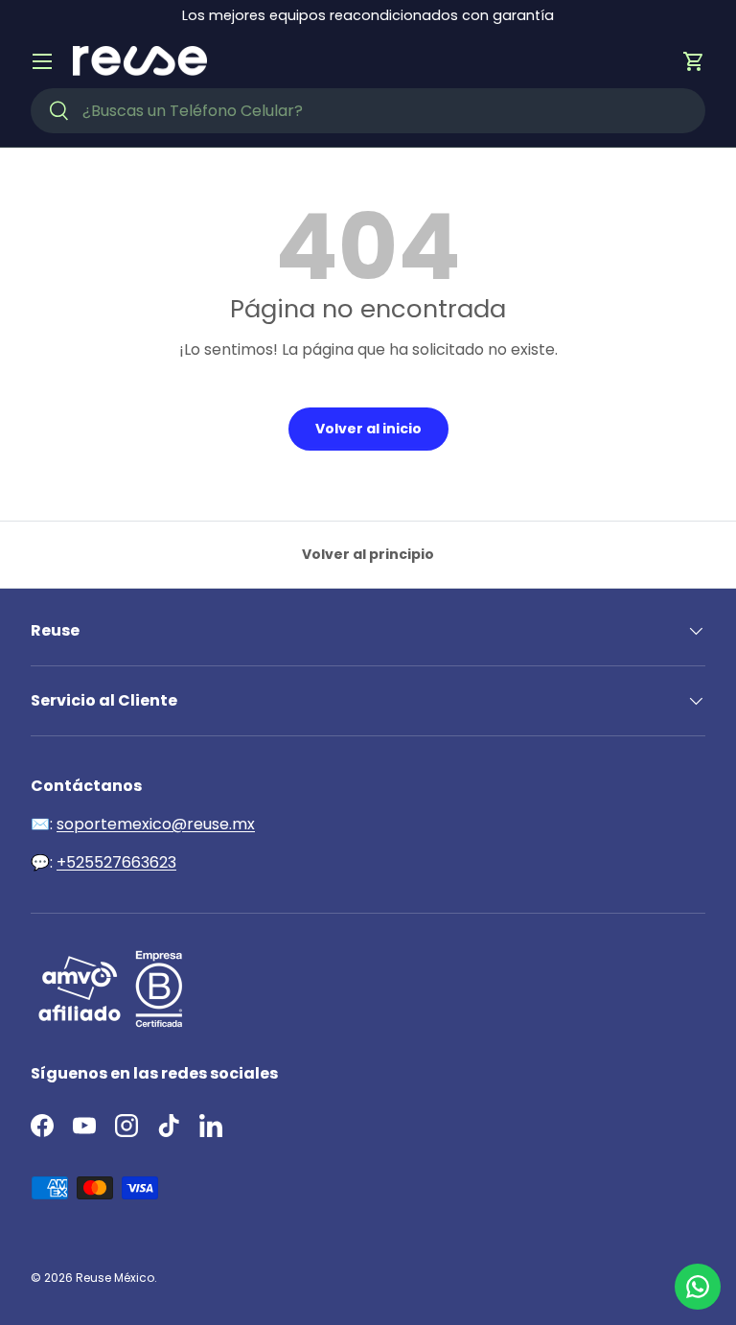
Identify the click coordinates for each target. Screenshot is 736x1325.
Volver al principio (368, 554)
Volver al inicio (368, 428)
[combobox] (368, 110)
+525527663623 (116, 862)
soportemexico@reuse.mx (156, 824)
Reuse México (115, 1277)
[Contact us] (698, 1287)
